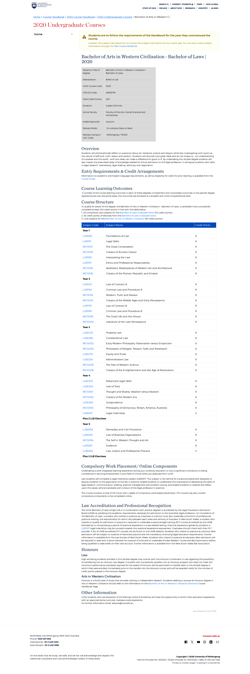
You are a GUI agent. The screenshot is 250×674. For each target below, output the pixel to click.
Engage (163, 8)
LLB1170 (87, 305)
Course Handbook (53, 16)
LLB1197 (87, 262)
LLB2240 (88, 386)
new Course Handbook (125, 46)
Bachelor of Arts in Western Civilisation (124, 218)
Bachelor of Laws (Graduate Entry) (136, 212)
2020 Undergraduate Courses (114, 16)
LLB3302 (88, 434)
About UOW (176, 8)
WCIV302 (88, 397)
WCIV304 (88, 440)
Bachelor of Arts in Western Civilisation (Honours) (173, 583)
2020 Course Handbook (81, 16)
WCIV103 (88, 295)
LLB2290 (88, 402)
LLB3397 (87, 413)
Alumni (214, 8)
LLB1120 (87, 284)
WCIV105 (88, 273)
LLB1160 (87, 257)
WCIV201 (88, 300)
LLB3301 (87, 445)
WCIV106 (88, 316)
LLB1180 (87, 311)
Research (190, 8)
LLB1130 (87, 289)
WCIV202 (88, 343)
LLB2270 (88, 354)
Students (182, 4)
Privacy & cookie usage (183, 663)
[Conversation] (217, 642)
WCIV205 (88, 364)
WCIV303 (88, 407)
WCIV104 (88, 268)
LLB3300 (88, 429)
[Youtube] (198, 642)
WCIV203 (88, 348)
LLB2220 (88, 332)
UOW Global (212, 4)
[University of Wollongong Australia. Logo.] (42, 5)
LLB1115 (87, 241)
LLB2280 (88, 338)
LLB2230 (88, 359)
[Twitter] (192, 642)
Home (37, 16)
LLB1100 (87, 236)
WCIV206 (88, 370)
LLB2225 (88, 381)
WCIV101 (88, 246)
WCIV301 (88, 391)
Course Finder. (88, 179)
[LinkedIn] (211, 642)
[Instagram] (204, 642)
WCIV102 (88, 252)
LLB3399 (88, 450)
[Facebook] (186, 642)
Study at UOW (149, 8)
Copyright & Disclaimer (208, 663)
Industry (203, 8)
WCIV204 (88, 321)
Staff (199, 4)
